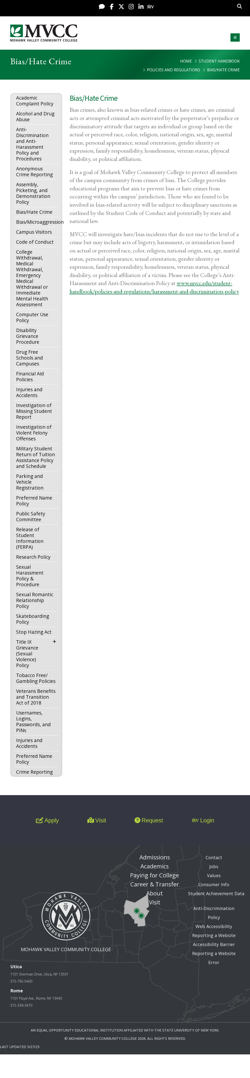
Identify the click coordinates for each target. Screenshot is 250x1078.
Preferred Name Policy (34, 500)
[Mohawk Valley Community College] (43, 33)
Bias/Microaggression (37, 222)
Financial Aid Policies (30, 376)
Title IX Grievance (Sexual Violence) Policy (27, 654)
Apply (51, 820)
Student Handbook (219, 61)
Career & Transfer (154, 884)
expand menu (55, 641)
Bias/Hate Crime (34, 212)
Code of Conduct (35, 242)
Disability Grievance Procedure (27, 336)
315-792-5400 (21, 981)
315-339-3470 (21, 1005)
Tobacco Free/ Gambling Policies (35, 678)
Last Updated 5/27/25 (19, 1046)
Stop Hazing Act (34, 632)
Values (214, 875)
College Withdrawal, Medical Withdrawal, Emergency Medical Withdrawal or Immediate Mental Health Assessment (32, 278)
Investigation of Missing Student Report (34, 411)
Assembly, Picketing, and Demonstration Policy (33, 193)
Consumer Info (213, 884)
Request (152, 820)
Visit (100, 820)
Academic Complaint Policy (34, 100)
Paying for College (154, 875)
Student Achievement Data (216, 893)
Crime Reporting (34, 772)
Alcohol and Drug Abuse (35, 116)
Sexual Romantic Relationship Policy (34, 600)
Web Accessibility (214, 926)
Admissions (154, 857)
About (154, 893)
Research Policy (33, 557)
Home (186, 61)
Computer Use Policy (32, 317)
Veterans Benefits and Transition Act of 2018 (35, 697)
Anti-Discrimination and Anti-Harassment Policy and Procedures (32, 144)
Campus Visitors (34, 232)
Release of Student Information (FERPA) (29, 538)
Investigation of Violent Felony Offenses (34, 433)
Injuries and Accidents (29, 392)
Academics (154, 866)
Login (207, 820)
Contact (214, 857)
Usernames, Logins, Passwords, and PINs (33, 721)
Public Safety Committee (30, 516)
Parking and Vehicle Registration (29, 482)
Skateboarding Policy (32, 619)
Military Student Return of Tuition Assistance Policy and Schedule (35, 457)
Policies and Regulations (173, 70)
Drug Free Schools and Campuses (29, 358)
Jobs (213, 866)
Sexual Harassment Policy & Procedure (29, 576)
